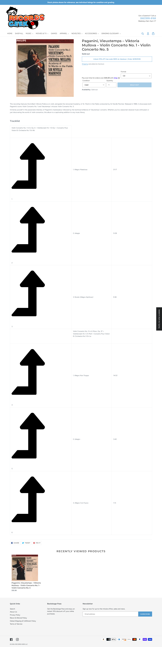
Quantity (109, 81)
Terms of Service (16, 624)
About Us (13, 612)
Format (123, 72)
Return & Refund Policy (18, 618)
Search (12, 609)
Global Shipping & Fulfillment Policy (23, 621)
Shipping (85, 64)
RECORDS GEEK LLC (21, 644)
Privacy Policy (15, 615)
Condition (86, 81)
